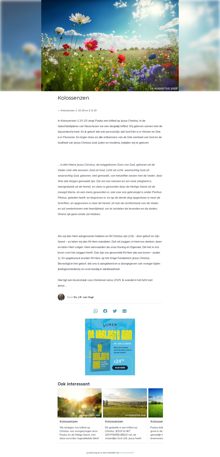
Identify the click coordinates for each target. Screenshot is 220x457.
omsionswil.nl (127, 452)
